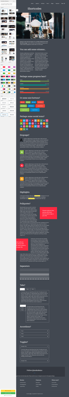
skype (24, 120)
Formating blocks (23, 384)
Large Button (40, 105)
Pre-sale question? (8, 395)
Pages (52, 3)
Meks (30, 393)
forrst (41, 120)
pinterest (32, 120)
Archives (42, 3)
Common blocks (23, 382)
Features (57, 3)
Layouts (37, 3)
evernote (21, 123)
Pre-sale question (55, 384)
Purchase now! (54, 386)
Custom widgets (38, 384)
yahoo (24, 123)
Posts (48, 3)
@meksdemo (37, 370)
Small (23, 102)
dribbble (27, 120)
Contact (37, 386)
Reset (14, 1)
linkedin (35, 120)
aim (21, 120)
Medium (41, 102)
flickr (47, 120)
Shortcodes (38, 382)
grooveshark (38, 120)
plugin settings (51, 376)
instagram (44, 120)
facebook (30, 120)
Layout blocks (22, 386)
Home (32, 3)
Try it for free (54, 382)
